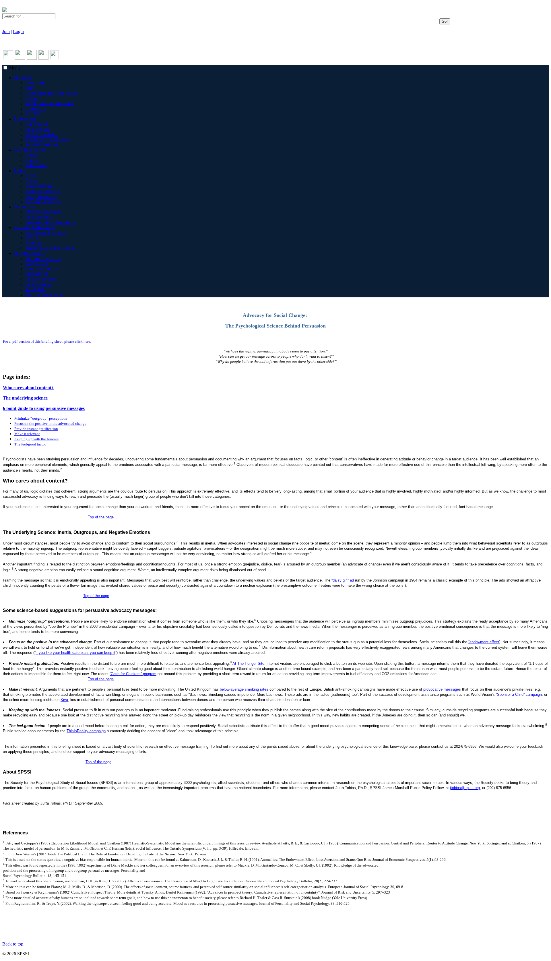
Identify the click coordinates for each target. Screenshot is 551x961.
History (32, 98)
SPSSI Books (37, 129)
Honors (32, 160)
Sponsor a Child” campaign (519, 694)
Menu (14, 67)
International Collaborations (50, 222)
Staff (29, 88)
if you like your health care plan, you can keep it (75, 652)
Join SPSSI (35, 289)
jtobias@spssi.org (465, 788)
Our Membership (29, 253)
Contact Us (35, 108)
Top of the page (101, 517)
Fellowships (36, 165)
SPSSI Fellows (39, 284)
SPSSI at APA (38, 217)
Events (31, 181)
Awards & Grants (30, 150)
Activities (33, 243)
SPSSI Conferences (43, 212)
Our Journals (36, 124)
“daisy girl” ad (342, 580)
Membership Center (43, 258)
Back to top (12, 943)
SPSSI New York (41, 279)
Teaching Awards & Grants (50, 248)
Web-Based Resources (45, 232)
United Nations (39, 186)
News (30, 175)
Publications (25, 119)
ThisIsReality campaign (86, 731)
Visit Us (32, 113)
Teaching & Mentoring (34, 227)
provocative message (441, 689)
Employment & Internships (49, 103)
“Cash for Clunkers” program (133, 674)
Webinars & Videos (43, 201)
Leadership (35, 82)
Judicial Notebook (41, 144)
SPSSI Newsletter (41, 134)
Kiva (64, 700)
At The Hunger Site (248, 663)
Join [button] (6, 31)
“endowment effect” (484, 642)
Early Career (36, 263)
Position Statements (43, 191)
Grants (31, 155)
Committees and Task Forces (51, 93)
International (36, 274)
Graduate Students (42, 268)
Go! (445, 21)
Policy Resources (41, 196)
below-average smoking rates (244, 689)
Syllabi (31, 237)
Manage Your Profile (44, 294)
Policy (19, 170)
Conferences (25, 206)
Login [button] (18, 31)
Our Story (23, 77)
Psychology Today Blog (47, 139)
